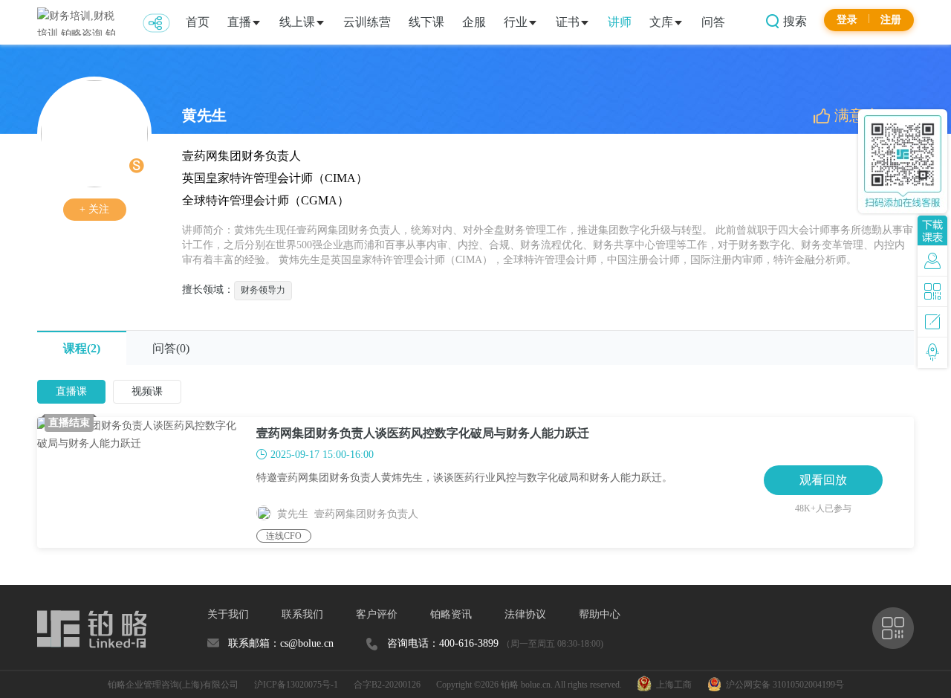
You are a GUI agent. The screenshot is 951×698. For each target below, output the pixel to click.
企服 (474, 22)
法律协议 (525, 614)
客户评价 (376, 614)
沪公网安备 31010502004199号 (782, 684)
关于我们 (228, 614)
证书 (568, 22)
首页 (198, 22)
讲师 (620, 22)
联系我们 (302, 614)
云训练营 (367, 22)
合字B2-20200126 (387, 684)
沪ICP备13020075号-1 (296, 684)
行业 (516, 22)
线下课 (426, 22)
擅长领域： (208, 289)
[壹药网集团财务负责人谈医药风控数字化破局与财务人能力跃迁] (146, 482)
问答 (713, 22)
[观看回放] (823, 462)
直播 (239, 22)
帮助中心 (599, 614)
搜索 (793, 21)
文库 (661, 22)
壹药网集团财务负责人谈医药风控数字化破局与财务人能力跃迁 (422, 433)
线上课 (297, 22)
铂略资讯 (451, 614)
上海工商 (672, 684)
